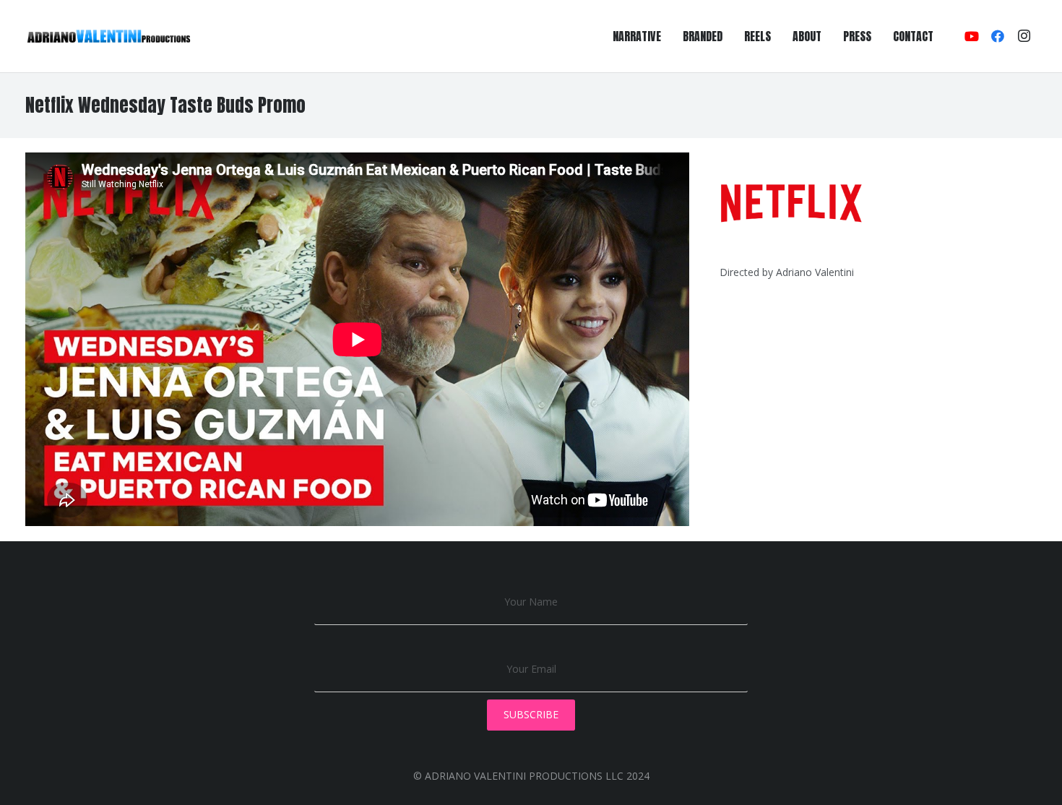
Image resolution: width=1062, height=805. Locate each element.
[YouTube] (972, 36)
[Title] (108, 36)
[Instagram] (1024, 36)
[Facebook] (998, 36)
